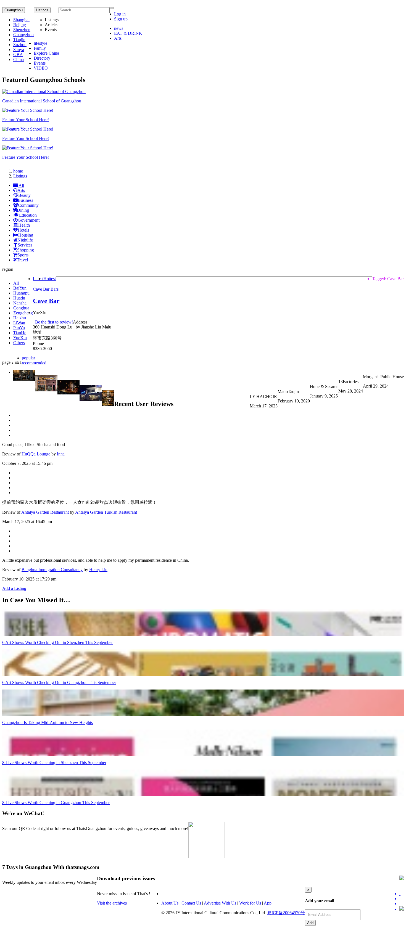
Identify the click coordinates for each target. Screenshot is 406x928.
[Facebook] (401, 898)
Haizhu (19, 317)
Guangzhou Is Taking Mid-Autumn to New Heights (47, 722)
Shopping (25, 250)
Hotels (23, 230)
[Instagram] (401, 909)
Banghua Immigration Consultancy (52, 569)
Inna (61, 454)
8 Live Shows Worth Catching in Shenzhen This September (54, 762)
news (118, 28)
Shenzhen (21, 29)
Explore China (46, 53)
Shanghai (21, 19)
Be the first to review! (54, 322)
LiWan (19, 322)
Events (40, 63)
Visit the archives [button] (112, 903)
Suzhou (20, 44)
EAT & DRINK (128, 33)
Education (28, 215)
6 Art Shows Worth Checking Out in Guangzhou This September (59, 682)
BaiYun (20, 288)
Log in (120, 14)
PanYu (19, 327)
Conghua (21, 308)
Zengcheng (23, 313)
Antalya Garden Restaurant (45, 512)
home (18, 171)
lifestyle (40, 43)
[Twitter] (401, 893)
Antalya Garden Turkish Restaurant (106, 512)
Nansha (20, 303)
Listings (20, 176)
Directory (42, 58)
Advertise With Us (220, 903)
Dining (23, 210)
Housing (25, 235)
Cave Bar (41, 289)
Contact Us (191, 903)
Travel (22, 260)
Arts (118, 38)
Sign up (121, 19)
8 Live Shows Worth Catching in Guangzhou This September (56, 802)
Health (24, 225)
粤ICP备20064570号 (286, 912)
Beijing (19, 24)
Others (19, 342)
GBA (18, 54)
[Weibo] (401, 903)
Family (40, 48)
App (267, 903)
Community (28, 205)
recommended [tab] (34, 362)
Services (25, 245)
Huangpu (21, 293)
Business (25, 200)
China (18, 59)
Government (28, 220)
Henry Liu (98, 569)
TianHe (19, 332)
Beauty (24, 195)
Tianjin (19, 39)
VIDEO (41, 68)
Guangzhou (13, 10)
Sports (22, 255)
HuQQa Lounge (36, 454)
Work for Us (250, 903)
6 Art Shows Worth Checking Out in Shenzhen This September (57, 642)
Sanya (18, 49)
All (21, 185)
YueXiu (20, 337)
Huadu (19, 298)
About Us (169, 903)
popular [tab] (28, 358)
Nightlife (25, 240)
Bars (55, 289)
